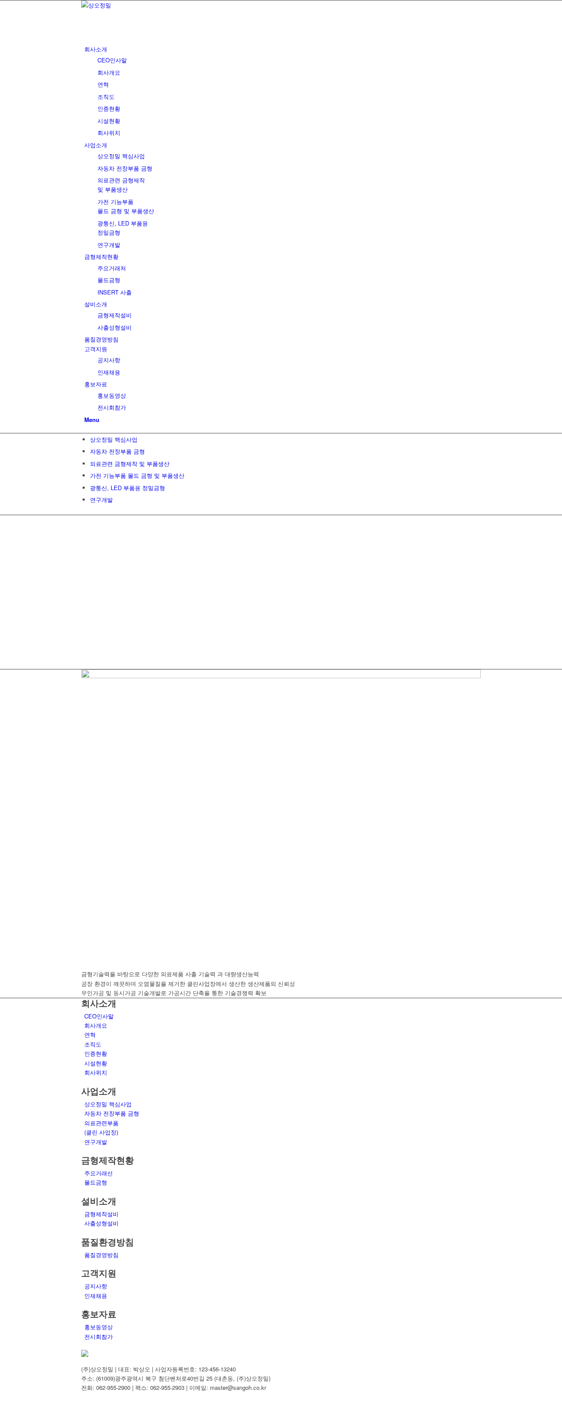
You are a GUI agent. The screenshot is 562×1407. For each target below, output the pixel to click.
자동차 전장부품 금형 (117, 451)
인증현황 (95, 1053)
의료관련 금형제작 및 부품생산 (129, 463)
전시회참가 (98, 1336)
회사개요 (95, 1025)
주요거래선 (98, 1173)
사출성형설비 (101, 1223)
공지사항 (95, 1286)
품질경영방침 (101, 1255)
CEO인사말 (99, 1016)
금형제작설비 (101, 1214)
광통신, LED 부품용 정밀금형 (127, 488)
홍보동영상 (98, 1327)
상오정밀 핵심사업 (113, 439)
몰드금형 (95, 1182)
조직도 (92, 1044)
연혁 (90, 1034)
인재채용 (95, 1295)
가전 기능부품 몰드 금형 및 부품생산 (137, 475)
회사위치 (95, 1072)
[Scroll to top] (2, 1402)
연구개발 (101, 499)
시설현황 (95, 1063)
